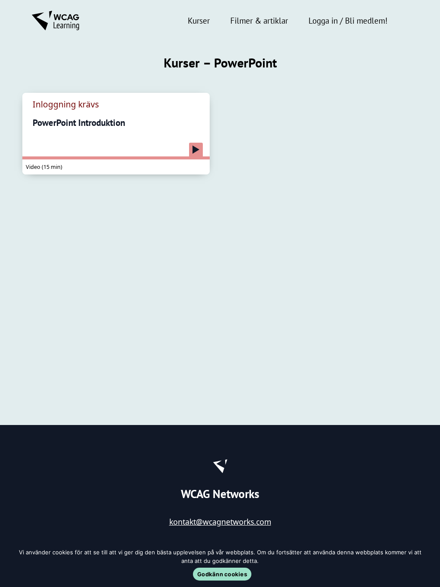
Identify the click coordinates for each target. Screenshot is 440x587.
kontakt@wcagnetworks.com (220, 522)
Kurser (199, 20)
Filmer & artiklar (259, 20)
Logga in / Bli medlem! (348, 20)
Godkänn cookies (222, 574)
